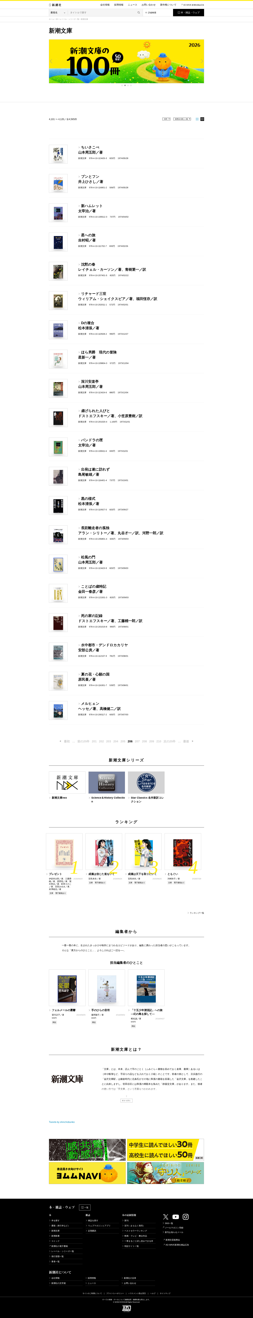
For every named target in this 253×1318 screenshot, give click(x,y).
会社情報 (105, 5)
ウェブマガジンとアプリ (99, 1225)
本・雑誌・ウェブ (190, 12)
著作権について (168, 5)
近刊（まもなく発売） (134, 1225)
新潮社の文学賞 (58, 1283)
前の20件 (83, 741)
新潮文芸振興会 (173, 1240)
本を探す (55, 1220)
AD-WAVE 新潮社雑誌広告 (193, 5)
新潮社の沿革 (130, 1278)
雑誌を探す (93, 1220)
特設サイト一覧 (131, 1246)
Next (202, 61)
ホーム (51, 19)
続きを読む (126, 1100)
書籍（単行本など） (60, 1225)
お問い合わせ (149, 5)
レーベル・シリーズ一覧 (69, 19)
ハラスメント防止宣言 (137, 1293)
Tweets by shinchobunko (62, 1122)
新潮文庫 (55, 1231)
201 (94, 741)
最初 (67, 741)
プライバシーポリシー (115, 1293)
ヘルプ (152, 1293)
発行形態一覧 (57, 1256)
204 (115, 741)
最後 (186, 741)
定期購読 (92, 1231)
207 (137, 741)
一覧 (86, 1207)
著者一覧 (55, 1261)
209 (151, 741)
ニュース (132, 5)
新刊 (126, 1220)
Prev (51, 61)
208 (144, 741)
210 (158, 741)
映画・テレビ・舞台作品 (135, 1236)
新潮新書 (55, 1236)
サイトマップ (165, 1293)
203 (108, 741)
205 (122, 741)
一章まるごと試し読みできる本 (138, 1241)
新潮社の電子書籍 (59, 1246)
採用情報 (118, 5)
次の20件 (170, 741)
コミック (55, 1241)
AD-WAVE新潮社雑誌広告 (177, 1245)
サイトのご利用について (92, 1293)
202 (101, 741)
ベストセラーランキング (135, 1231)
